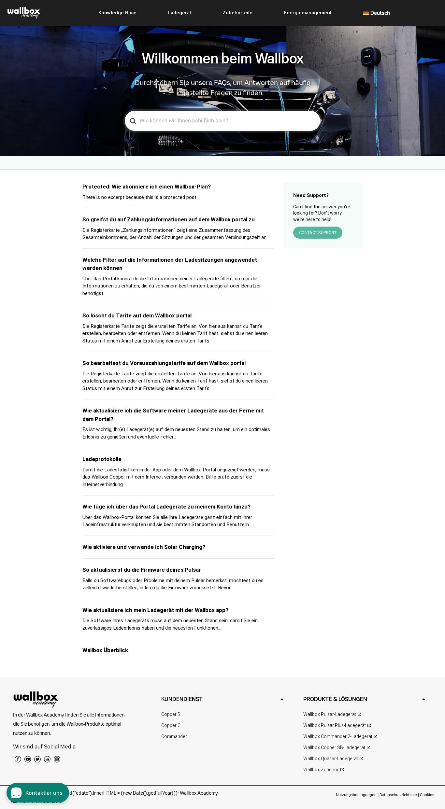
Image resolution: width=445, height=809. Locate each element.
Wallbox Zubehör (321, 769)
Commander (174, 736)
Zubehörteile (237, 12)
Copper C (170, 725)
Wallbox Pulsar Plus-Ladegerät (334, 725)
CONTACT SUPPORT (318, 233)
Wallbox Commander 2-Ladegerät (337, 736)
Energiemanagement (308, 12)
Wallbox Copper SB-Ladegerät (334, 747)
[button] (222, 699)
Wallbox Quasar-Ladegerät (330, 758)
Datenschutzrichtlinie (398, 794)
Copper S (170, 714)
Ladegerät (179, 12)
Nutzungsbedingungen (357, 794)
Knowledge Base (117, 12)
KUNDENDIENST (182, 699)
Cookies (427, 794)
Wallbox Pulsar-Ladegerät (329, 714)
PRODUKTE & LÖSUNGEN (335, 699)
